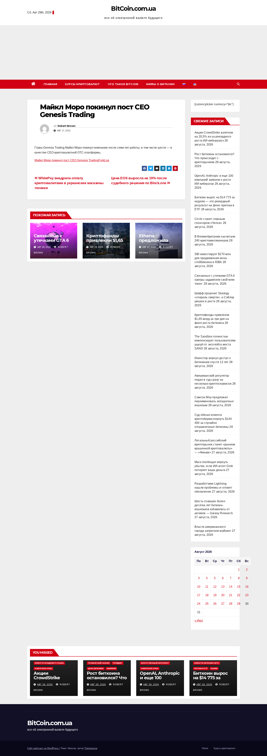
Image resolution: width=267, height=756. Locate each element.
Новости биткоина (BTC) (206, 663)
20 (222, 595)
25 (207, 603)
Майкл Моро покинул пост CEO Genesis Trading (66, 160)
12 (215, 586)
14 (230, 586)
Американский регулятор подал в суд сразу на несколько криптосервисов (213, 379)
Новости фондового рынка (49, 663)
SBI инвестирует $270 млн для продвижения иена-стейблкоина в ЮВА (213, 258)
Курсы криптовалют (82, 84)
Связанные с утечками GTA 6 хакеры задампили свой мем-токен (215, 279)
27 (222, 603)
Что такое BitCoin (123, 84)
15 (238, 586)
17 (198, 595)
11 (206, 586)
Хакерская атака (43, 668)
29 (238, 603)
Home (205, 748)
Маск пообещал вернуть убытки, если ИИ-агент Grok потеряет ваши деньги (214, 466)
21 (230, 595)
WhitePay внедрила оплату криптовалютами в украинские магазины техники (69, 183)
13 (222, 586)
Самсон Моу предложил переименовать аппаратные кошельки (214, 401)
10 (198, 586)
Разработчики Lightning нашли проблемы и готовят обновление (213, 487)
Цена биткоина (96, 668)
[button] (238, 84)
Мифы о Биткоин (160, 84)
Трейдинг (117, 663)
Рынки (214, 668)
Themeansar (90, 748)
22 (238, 595)
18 (207, 595)
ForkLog (103, 160)
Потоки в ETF (201, 668)
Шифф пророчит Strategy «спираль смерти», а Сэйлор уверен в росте (214, 297)
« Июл (199, 620)
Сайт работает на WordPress (43, 748)
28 (230, 603)
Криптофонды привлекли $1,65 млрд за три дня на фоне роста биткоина (212, 318)
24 (198, 603)
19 (215, 595)
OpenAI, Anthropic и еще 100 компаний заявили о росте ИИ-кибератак (214, 179)
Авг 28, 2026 (45, 684)
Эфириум (111, 668)
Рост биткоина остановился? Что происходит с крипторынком (214, 158)
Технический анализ (99, 663)
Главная (50, 84)
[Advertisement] (133, 52)
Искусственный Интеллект (155, 663)
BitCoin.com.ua (133, 8)
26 (215, 603)
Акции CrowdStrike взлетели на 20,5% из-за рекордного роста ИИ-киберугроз (214, 136)
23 (246, 595)
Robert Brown (67, 126)
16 (246, 586)
